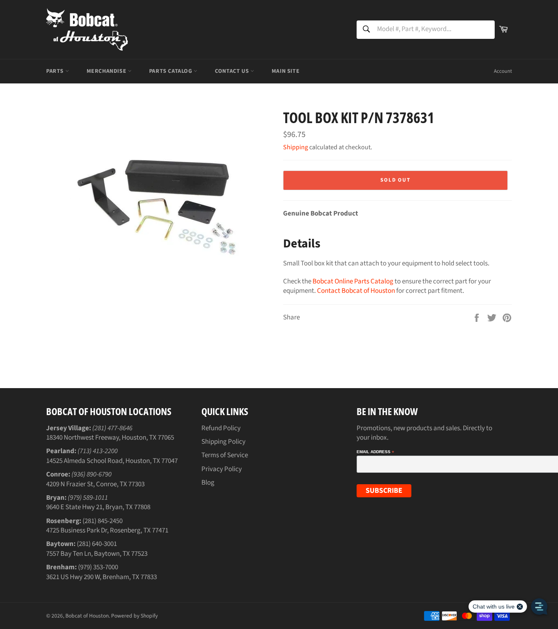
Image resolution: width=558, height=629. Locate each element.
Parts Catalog (171, 71)
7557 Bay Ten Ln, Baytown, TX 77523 (96, 554)
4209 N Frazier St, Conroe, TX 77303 (95, 484)
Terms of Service (224, 455)
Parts (55, 71)
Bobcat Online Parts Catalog (352, 281)
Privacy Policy (221, 469)
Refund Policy (221, 428)
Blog (207, 482)
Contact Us (232, 71)
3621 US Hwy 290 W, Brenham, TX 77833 (101, 577)
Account (503, 71)
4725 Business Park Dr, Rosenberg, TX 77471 (107, 530)
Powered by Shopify (134, 616)
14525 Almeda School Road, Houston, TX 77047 (112, 461)
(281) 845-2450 (103, 521)
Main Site (285, 71)
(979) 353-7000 (98, 567)
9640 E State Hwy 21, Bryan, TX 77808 (98, 507)
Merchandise (107, 71)
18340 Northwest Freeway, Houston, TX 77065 (110, 438)
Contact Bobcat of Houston (356, 291)
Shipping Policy (223, 442)
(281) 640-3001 (97, 544)
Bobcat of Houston (87, 616)
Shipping (295, 147)
